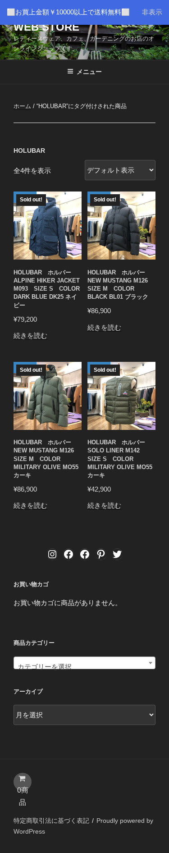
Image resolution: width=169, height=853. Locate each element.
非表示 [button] (152, 12)
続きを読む (30, 335)
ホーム (22, 106)
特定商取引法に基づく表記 (51, 820)
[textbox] (84, 666)
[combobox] (84, 663)
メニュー (89, 71)
